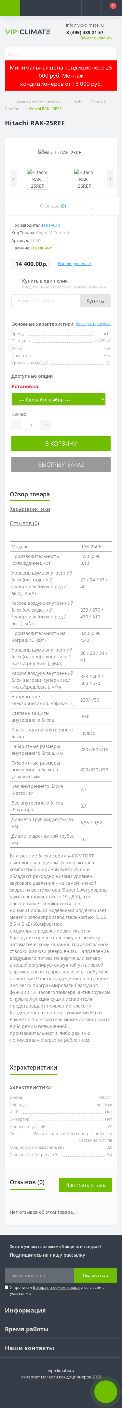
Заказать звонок (96, 38)
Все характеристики (93, 323)
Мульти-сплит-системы (38, 102)
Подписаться (95, 1275)
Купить (95, 300)
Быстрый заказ (61, 464)
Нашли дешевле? (74, 263)
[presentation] (13, 178)
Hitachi (76, 102)
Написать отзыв (85, 1184)
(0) (63, 206)
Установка (24, 386)
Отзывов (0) (24, 523)
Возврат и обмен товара (56, 1287)
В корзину (61, 443)
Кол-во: (19, 414)
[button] (51, 8)
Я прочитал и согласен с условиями (57, 1290)
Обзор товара (30, 494)
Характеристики (30, 509)
